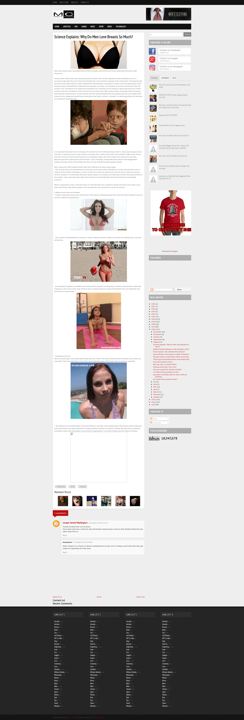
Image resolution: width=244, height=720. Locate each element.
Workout (57, 706)
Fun (76, 26)
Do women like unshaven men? (165, 379)
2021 (153, 317)
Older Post (140, 597)
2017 (153, 327)
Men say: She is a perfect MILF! (165, 364)
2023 (153, 311)
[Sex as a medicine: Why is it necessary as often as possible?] (120, 506)
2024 (153, 309)
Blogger (174, 251)
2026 (153, 304)
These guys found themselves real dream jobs (171, 359)
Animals (56, 624)
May (155, 387)
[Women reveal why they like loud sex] (77, 506)
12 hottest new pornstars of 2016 (166, 372)
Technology (121, 26)
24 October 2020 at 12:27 (98, 523)
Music (93, 26)
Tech (55, 697)
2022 (153, 314)
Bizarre (56, 627)
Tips (55, 700)
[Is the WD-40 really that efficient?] (92, 506)
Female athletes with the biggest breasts (172, 125)
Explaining (61, 487)
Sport (101, 26)
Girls (72, 487)
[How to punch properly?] (135, 506)
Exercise (56, 644)
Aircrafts (56, 621)
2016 (153, 329)
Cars (55, 632)
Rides (110, 26)
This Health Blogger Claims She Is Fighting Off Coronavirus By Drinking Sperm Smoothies (174, 147)
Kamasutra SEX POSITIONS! (168, 115)
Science (83, 487)
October (156, 337)
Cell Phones (58, 635)
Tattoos (56, 694)
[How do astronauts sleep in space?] (106, 506)
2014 (153, 402)
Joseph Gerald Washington (75, 522)
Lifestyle (67, 26)
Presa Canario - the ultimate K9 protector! (169, 352)
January (156, 397)
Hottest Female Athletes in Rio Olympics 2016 (171, 349)
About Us (74, 2)
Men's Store (64, 2)
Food (55, 649)
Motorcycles (58, 675)
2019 (153, 322)
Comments (165, 78)
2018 (153, 324)
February (157, 394)
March (155, 392)
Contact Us (85, 2)
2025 (153, 306)
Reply (65, 535)
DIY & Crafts (58, 638)
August (156, 342)
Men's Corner (72, 717)
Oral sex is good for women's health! (167, 369)
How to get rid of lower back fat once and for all (174, 135)
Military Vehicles (59, 672)
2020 (153, 319)
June (155, 384)
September (157, 339)
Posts (154, 419)
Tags (174, 78)
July (155, 382)
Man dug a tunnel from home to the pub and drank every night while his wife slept (175, 106)
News (56, 683)
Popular (154, 78)
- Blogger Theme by (90, 717)
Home (55, 2)
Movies (56, 678)
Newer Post (57, 597)
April (155, 389)
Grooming (57, 663)
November (157, 334)
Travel (56, 703)
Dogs (55, 641)
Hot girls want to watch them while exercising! (171, 357)
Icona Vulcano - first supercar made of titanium (171, 354)
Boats (56, 630)
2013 (153, 404)
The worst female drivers (162, 362)
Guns (55, 666)
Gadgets (56, 655)
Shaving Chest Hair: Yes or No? (165, 367)
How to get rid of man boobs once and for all (173, 156)
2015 (153, 399)
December (157, 332)
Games (84, 26)
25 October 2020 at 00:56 (83, 542)
